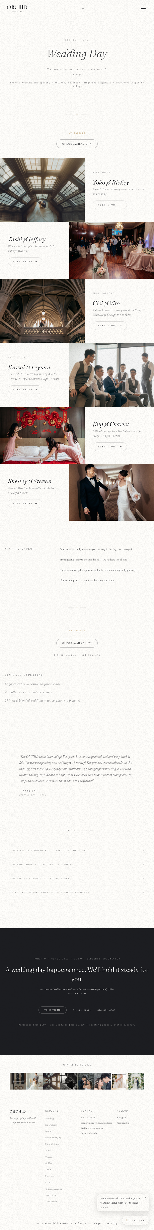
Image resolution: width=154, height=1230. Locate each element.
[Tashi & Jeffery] (111, 250)
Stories (48, 1150)
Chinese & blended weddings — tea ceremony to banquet (42, 700)
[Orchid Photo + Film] (17, 8)
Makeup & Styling (53, 1137)
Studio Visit (82, 1010)
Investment (50, 1176)
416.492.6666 (106, 1010)
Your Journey (51, 1201)
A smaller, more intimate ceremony (28, 692)
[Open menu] (143, 8)
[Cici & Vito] (42, 311)
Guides (48, 1163)
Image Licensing (104, 1223)
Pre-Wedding (51, 1124)
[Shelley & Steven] (111, 492)
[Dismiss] (145, 1197)
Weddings (50, 1118)
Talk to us (52, 1010)
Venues (48, 1156)
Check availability (77, 143)
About (48, 1169)
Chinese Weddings (53, 1188)
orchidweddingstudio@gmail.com (96, 1122)
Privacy (80, 1223)
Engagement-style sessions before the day (32, 684)
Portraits (49, 1131)
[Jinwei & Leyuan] (111, 375)
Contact (49, 1182)
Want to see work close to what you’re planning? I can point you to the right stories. (120, 1202)
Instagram (121, 1117)
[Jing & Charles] (42, 435)
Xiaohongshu (123, 1122)
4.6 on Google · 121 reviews (77, 655)
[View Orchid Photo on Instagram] (18, 1081)
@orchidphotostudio (77, 1065)
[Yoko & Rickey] (42, 190)
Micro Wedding (52, 1144)
